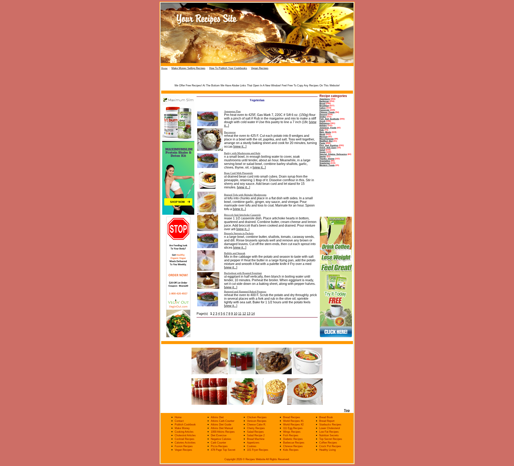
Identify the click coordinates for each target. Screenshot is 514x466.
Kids (321, 130)
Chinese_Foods (327, 112)
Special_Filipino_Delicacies (333, 154)
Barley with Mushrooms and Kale (242, 153)
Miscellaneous (326, 139)
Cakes (322, 108)
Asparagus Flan (232, 111)
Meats (322, 134)
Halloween (324, 123)
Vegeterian (324, 163)
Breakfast (324, 105)
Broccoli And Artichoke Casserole (242, 214)
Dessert (323, 114)
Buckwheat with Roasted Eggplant (243, 273)
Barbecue (324, 101)
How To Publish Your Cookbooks (228, 68)
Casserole (324, 110)
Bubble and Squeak (234, 253)
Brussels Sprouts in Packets (239, 233)
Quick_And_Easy (328, 147)
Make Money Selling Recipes (188, 68)
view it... (240, 146)
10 (235, 313)
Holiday (323, 125)
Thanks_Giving (326, 158)
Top (347, 410)
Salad (322, 150)
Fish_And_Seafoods (329, 119)
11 (240, 313)
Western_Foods (327, 165)
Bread (322, 103)
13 (248, 313)
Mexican (323, 136)
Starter (322, 156)
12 (244, 313)
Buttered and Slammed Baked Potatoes (245, 291)
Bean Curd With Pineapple (238, 173)
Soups (322, 152)
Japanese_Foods (327, 128)
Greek (322, 121)
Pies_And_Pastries (328, 145)
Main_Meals (325, 132)
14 (253, 313)
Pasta (322, 143)
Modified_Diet (326, 141)
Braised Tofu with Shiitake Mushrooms (245, 194)
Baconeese (230, 132)
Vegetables (324, 161)
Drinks (322, 116)
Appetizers (324, 99)
